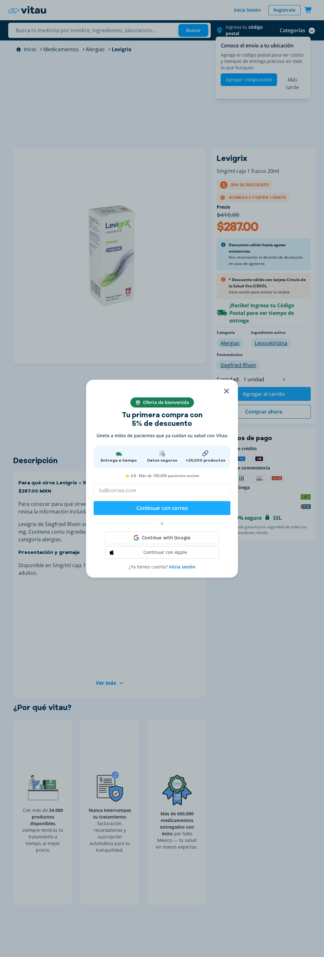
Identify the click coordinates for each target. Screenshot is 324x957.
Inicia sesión (182, 567)
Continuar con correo (162, 508)
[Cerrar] (226, 391)
